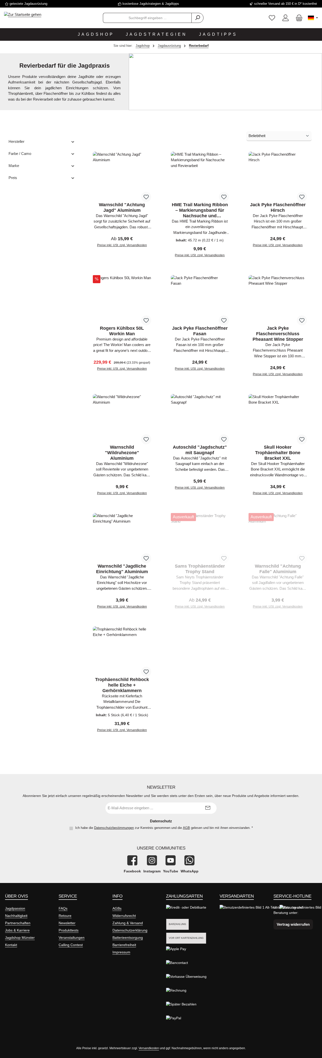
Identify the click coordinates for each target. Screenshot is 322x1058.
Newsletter (67, 923)
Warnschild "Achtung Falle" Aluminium (278, 569)
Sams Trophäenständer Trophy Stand (200, 569)
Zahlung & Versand (127, 923)
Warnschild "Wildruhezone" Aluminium (122, 453)
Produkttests (68, 930)
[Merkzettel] (272, 18)
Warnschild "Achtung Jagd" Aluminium (122, 207)
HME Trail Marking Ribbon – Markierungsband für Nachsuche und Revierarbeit (200, 210)
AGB (186, 828)
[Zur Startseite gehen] (22, 14)
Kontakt (11, 945)
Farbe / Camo (20, 153)
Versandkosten (149, 1048)
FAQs (63, 908)
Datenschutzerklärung (129, 930)
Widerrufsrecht (124, 916)
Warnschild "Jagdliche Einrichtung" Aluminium (122, 569)
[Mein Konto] (285, 18)
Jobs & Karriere (17, 930)
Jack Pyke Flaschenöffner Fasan (200, 331)
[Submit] (208, 808)
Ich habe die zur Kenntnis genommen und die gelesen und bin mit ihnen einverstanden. (164, 828)
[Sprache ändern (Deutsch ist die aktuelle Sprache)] (313, 18)
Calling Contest (71, 945)
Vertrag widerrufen (293, 924)
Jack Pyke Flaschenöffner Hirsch (278, 207)
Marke (14, 165)
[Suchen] (197, 18)
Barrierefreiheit (124, 945)
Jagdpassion (15, 908)
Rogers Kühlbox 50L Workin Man (122, 331)
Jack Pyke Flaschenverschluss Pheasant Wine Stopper (278, 334)
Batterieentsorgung (127, 938)
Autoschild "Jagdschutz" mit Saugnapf (200, 450)
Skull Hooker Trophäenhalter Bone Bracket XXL (277, 453)
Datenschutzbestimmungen (114, 828)
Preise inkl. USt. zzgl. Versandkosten (122, 245)
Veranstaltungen (72, 938)
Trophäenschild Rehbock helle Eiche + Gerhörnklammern (122, 685)
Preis (13, 178)
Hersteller (16, 141)
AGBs (117, 908)
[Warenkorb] (297, 18)
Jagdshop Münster (20, 938)
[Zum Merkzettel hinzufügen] (146, 197)
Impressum (121, 952)
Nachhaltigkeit (16, 916)
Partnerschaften (17, 923)
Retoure (65, 916)
